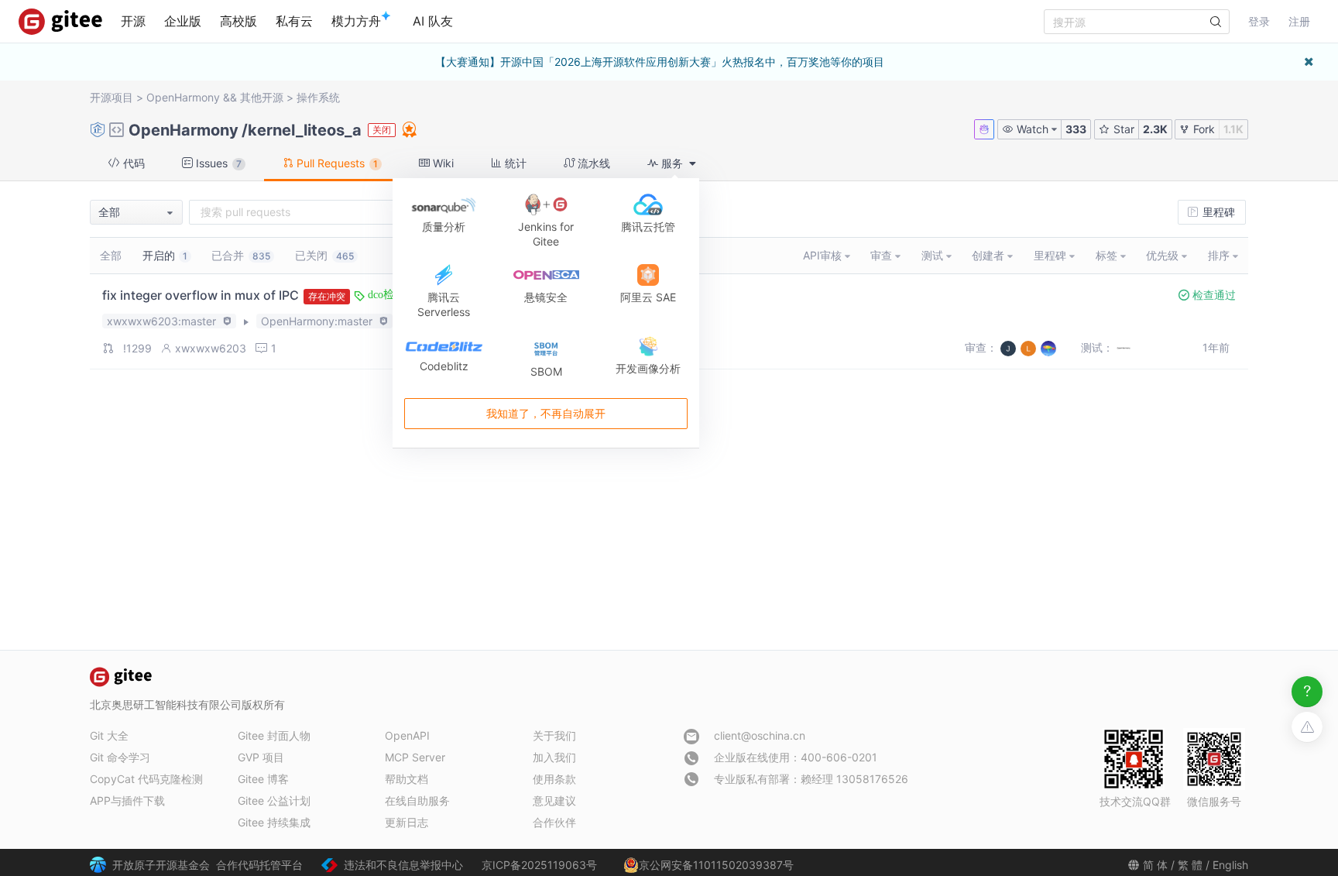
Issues (217, 163)
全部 (111, 255)
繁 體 (1190, 864)
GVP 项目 (261, 757)
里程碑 (1217, 211)
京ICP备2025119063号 (539, 864)
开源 (133, 21)
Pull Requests (335, 163)
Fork (1202, 129)
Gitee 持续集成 (274, 822)
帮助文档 (406, 778)
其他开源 (261, 97)
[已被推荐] (408, 129)
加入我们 (554, 757)
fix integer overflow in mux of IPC (200, 295)
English (1230, 864)
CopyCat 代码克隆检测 (146, 778)
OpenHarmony (183, 97)
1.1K (1233, 129)
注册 (1299, 21)
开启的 (164, 255)
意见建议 (554, 800)
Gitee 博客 (263, 778)
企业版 (182, 21)
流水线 (592, 163)
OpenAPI (407, 735)
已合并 (240, 255)
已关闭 (324, 255)
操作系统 (318, 97)
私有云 (294, 21)
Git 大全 (109, 735)
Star (1122, 129)
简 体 (1155, 864)
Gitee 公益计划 (274, 800)
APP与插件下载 (127, 800)
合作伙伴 (554, 822)
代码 (132, 163)
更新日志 (406, 822)
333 (1075, 129)
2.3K (1155, 129)
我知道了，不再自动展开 (546, 414)
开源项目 (111, 97)
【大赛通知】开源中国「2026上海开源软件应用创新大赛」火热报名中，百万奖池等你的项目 (659, 61)
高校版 (238, 21)
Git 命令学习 (120, 757)
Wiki (442, 163)
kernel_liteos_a (305, 130)
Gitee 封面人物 (274, 735)
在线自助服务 (417, 800)
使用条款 (554, 778)
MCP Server (415, 757)
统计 (514, 163)
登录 (1259, 21)
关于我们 (554, 735)
